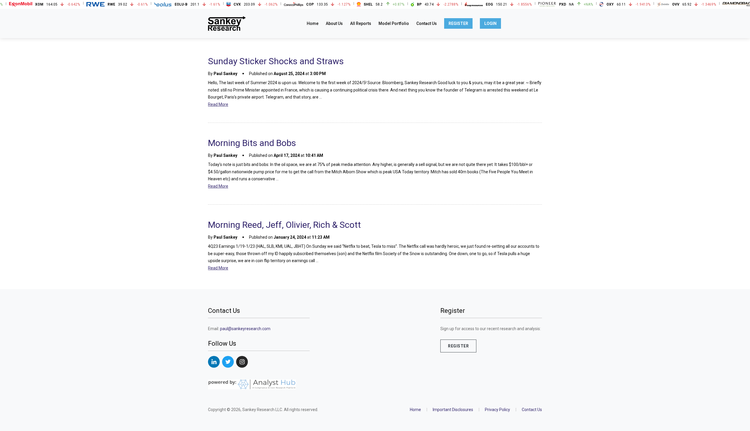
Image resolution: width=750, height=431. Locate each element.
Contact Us (426, 23)
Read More (218, 104)
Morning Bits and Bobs (252, 143)
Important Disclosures (453, 409)
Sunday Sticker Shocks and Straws (276, 61)
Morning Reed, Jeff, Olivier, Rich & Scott (284, 225)
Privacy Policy (497, 409)
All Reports (360, 23)
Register (458, 23)
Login (490, 23)
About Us (334, 23)
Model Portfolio (394, 23)
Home (312, 23)
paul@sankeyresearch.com (245, 328)
